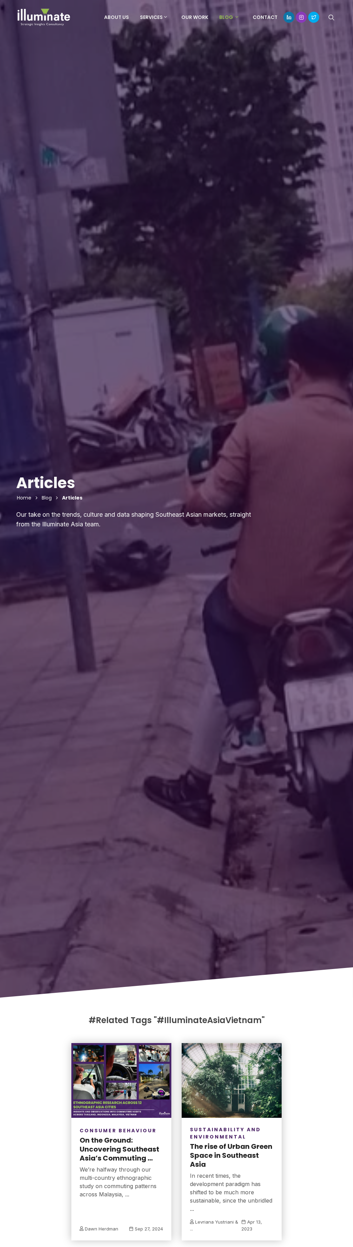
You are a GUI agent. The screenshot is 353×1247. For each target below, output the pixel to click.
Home (24, 497)
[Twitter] (313, 17)
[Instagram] (301, 17)
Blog (47, 497)
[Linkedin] (288, 17)
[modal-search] (330, 17)
